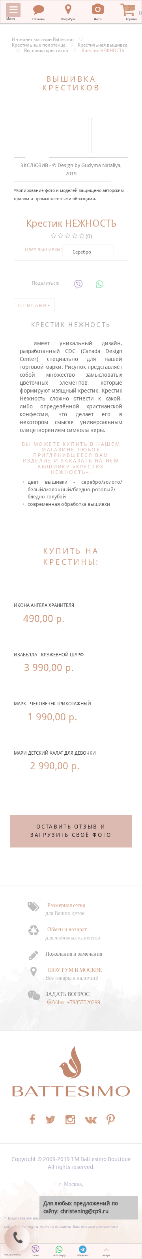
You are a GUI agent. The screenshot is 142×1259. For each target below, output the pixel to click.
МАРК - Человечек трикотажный (52, 704)
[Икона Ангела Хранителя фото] (18, 590)
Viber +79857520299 (76, 1002)
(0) (89, 236)
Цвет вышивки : (43, 249)
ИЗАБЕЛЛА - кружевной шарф (49, 655)
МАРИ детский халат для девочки (55, 753)
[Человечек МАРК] (18, 689)
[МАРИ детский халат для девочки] (18, 738)
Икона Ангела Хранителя (44, 605)
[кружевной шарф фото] (18, 639)
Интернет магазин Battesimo (43, 39)
